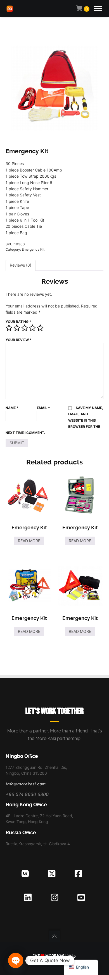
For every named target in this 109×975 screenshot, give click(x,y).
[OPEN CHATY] (15, 960)
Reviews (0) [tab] (20, 265)
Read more (29, 540)
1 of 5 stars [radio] (9, 328)
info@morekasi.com (26, 784)
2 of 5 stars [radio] (16, 328)
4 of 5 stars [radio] (32, 328)
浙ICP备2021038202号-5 (54, 961)
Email (43, 408)
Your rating (18, 321)
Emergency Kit (33, 249)
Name (12, 408)
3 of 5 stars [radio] (24, 328)
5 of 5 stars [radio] (40, 328)
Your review (19, 340)
